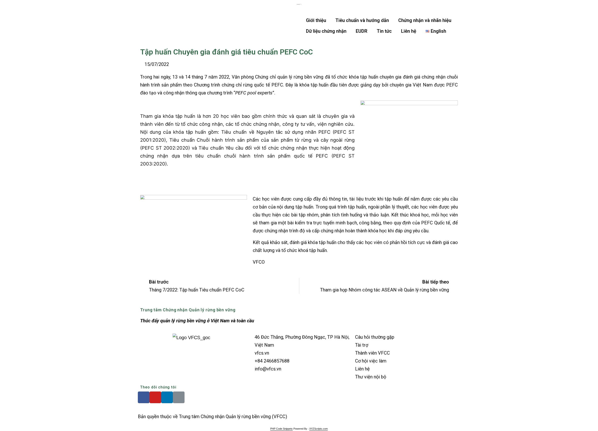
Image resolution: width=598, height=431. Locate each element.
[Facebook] (144, 397)
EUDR (361, 31)
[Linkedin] (167, 397)
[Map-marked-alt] (179, 397)
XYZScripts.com (318, 428)
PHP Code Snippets (281, 428)
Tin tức (384, 31)
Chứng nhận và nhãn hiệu (424, 20)
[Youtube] (155, 397)
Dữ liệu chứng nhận (326, 31)
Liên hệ (408, 31)
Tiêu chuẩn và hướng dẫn (362, 20)
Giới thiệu (316, 20)
